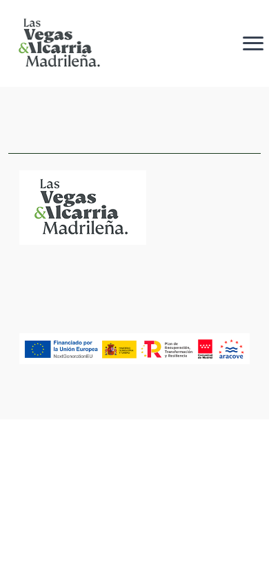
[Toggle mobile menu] (253, 43)
